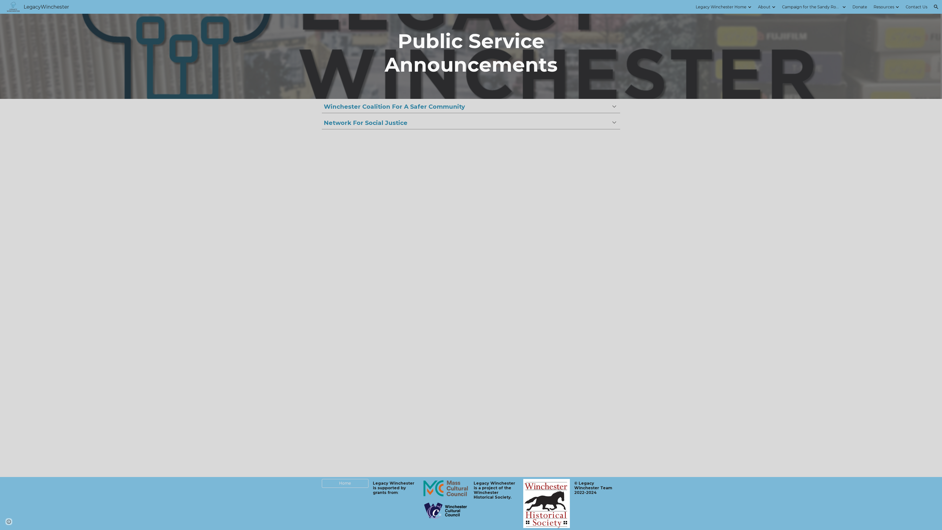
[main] (471, 56)
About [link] (764, 7)
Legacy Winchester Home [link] (721, 7)
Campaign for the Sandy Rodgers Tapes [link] (811, 7)
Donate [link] (859, 7)
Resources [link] (884, 7)
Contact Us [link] (916, 7)
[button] (936, 7)
